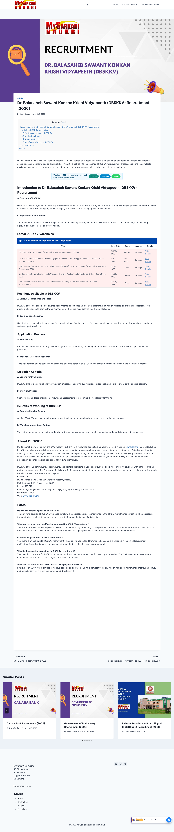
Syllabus (135, 4)
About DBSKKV (26, 145)
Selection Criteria (30, 139)
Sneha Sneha (14, 728)
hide (63, 122)
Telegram (105, 176)
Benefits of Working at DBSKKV (37, 142)
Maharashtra (132, 447)
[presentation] (29, 700)
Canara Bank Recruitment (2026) (26, 723)
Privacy (21, 806)
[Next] (167, 710)
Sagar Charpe (25, 114)
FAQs (22, 148)
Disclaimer (22, 809)
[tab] (82, 740)
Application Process (31, 136)
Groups (116, 176)
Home (116, 4)
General (20, 98)
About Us (22, 798)
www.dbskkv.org (31, 496)
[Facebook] (116, 764)
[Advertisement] (87, 611)
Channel (94, 176)
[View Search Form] (87, 5)
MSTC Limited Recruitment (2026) (29, 659)
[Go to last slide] (7, 710)
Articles (125, 4)
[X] (120, 764)
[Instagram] (125, 764)
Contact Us (23, 802)
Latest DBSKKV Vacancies (34, 130)
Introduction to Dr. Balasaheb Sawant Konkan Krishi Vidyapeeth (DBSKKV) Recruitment (59, 127)
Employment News (150, 4)
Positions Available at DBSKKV (36, 133)
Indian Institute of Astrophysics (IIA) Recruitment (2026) (134, 659)
